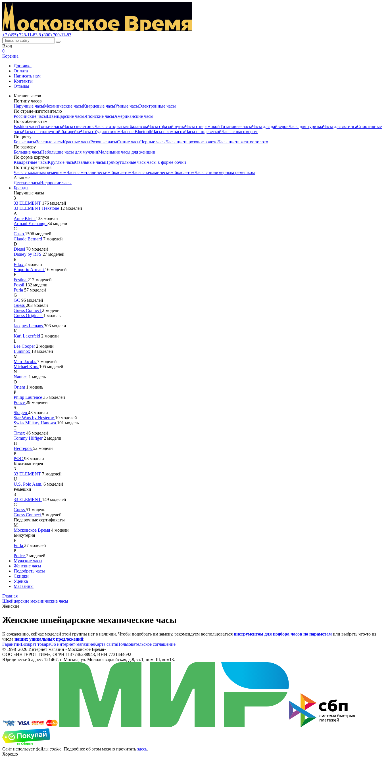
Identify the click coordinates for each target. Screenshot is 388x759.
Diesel (20, 249)
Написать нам (27, 76)
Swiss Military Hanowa (35, 422)
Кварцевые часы (99, 106)
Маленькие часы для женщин (126, 152)
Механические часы (63, 106)
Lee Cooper (25, 346)
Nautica (21, 376)
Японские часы (99, 116)
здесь (142, 749)
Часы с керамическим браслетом (163, 172)
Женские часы (27, 565)
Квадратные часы (31, 162)
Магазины (24, 586)
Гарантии (11, 644)
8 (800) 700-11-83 (55, 34)
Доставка (23, 65)
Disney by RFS (28, 254)
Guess (20, 305)
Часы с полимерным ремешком (225, 172)
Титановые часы (236, 126)
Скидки (21, 576)
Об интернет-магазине (72, 644)
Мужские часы (28, 560)
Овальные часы (90, 162)
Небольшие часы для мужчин (69, 152)
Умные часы (127, 106)
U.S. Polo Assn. (28, 484)
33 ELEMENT (28, 203)
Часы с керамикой (202, 126)
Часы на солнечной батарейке (52, 131)
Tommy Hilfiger (29, 438)
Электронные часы (157, 106)
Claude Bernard (28, 238)
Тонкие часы (50, 126)
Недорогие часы (56, 182)
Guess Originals (28, 315)
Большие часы (27, 152)
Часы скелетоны (79, 126)
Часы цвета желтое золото (243, 141)
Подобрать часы (29, 571)
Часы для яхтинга (340, 126)
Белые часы (25, 141)
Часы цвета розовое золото (192, 141)
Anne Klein (25, 218)
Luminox (22, 351)
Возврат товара (35, 644)
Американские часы (133, 116)
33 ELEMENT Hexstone (37, 208)
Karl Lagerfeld (27, 336)
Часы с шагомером (240, 131)
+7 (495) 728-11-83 (20, 34)
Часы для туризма (306, 126)
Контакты (23, 81)
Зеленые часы (49, 141)
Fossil (19, 284)
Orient (20, 387)
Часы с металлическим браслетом (99, 172)
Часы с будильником (100, 131)
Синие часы (128, 141)
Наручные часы (29, 106)
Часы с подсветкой (203, 131)
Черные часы (153, 141)
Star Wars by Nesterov (34, 417)
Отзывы (21, 86)
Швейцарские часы (65, 116)
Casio (19, 233)
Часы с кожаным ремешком (40, 172)
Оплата (21, 70)
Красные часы (76, 141)
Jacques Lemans (29, 325)
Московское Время (32, 530)
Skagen (21, 412)
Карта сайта (105, 644)
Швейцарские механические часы (35, 601)
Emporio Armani (29, 269)
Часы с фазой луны (166, 126)
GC (17, 300)
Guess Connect (28, 310)
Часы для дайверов (270, 126)
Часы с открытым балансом (121, 126)
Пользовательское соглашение (146, 644)
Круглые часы (61, 162)
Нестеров (23, 448)
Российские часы (30, 116)
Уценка (21, 581)
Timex (20, 433)
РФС (19, 458)
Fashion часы (26, 126)
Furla (19, 290)
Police (20, 402)
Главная (10, 596)
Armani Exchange (30, 223)
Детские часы (27, 182)
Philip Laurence (28, 397)
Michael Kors (26, 366)
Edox (19, 264)
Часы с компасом (168, 131)
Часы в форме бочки (166, 162)
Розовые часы (103, 141)
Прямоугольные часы (126, 162)
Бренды (21, 187)
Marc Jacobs (25, 361)
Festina (21, 279)
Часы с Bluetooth (136, 131)
